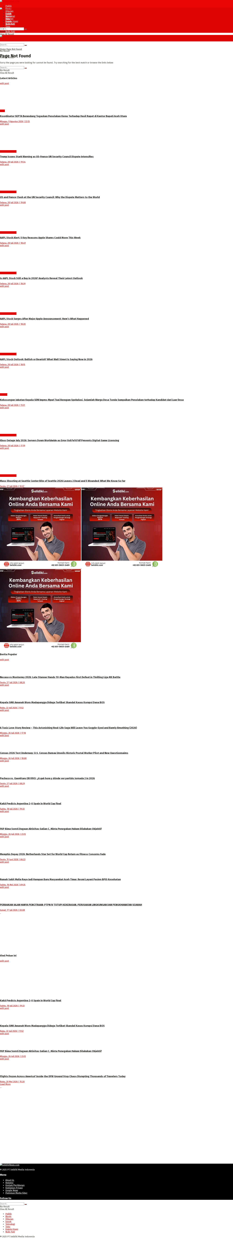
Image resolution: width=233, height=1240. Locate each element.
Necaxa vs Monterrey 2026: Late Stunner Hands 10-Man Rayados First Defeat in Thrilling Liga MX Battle (60, 677)
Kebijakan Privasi (14, 1188)
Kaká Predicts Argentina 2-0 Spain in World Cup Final (30, 803)
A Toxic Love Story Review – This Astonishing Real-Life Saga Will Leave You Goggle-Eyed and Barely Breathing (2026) (68, 727)
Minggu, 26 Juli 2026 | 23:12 (13, 834)
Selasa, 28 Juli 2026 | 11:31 (12, 405)
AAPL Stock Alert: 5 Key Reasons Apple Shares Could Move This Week (40, 237)
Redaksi (9, 1182)
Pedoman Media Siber (16, 1193)
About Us (9, 1180)
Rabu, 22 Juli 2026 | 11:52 (12, 707)
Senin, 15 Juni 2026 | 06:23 (12, 859)
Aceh (2, 111)
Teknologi (10, 24)
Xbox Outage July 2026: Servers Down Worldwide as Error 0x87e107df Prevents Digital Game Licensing (59, 440)
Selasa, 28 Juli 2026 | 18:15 (12, 364)
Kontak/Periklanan (15, 1185)
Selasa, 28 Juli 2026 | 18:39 (12, 283)
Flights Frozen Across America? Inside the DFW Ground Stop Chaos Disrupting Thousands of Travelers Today (63, 1076)
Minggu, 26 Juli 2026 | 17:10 (13, 733)
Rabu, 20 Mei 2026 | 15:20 (12, 1081)
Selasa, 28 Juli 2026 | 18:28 (12, 324)
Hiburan (9, 11)
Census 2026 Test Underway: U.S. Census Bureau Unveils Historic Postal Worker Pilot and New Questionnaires (64, 753)
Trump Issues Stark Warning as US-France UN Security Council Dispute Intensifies (47, 156)
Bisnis (8, 16)
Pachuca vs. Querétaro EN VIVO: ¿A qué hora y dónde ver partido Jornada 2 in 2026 (47, 778)
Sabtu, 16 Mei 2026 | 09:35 (12, 884)
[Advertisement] (81, 933)
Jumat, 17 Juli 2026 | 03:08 (12, 910)
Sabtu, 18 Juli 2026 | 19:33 (12, 809)
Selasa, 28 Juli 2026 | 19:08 (13, 202)
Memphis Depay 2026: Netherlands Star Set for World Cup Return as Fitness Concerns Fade (53, 854)
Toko (7, 26)
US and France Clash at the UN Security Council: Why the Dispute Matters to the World (50, 197)
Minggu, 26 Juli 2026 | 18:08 (13, 758)
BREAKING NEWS (8, 151)
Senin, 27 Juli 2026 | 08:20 (12, 682)
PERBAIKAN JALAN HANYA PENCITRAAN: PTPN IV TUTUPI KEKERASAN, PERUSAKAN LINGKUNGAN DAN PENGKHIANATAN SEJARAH (71, 904)
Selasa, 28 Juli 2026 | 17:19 (12, 445)
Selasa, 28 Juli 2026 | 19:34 (12, 162)
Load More (5, 1084)
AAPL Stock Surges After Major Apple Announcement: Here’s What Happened (44, 318)
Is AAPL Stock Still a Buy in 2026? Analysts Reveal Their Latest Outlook (41, 278)
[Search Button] (26, 29)
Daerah (3, 394)
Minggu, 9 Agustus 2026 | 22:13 (15, 121)
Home (3, 49)
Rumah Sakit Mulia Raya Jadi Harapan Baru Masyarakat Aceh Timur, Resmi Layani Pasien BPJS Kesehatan (60, 879)
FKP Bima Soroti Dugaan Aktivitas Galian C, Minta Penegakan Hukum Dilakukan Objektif (51, 828)
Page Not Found (14, 49)
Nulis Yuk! (10, 31)
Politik (8, 6)
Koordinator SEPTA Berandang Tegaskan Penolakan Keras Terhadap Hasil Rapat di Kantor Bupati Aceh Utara (63, 116)
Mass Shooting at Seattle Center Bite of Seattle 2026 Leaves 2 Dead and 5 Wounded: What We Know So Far (62, 480)
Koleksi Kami (11, 21)
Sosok (8, 21)
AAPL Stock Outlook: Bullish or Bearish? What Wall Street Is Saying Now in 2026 (46, 359)
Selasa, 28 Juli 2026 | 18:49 (13, 243)
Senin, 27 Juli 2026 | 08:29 (12, 783)
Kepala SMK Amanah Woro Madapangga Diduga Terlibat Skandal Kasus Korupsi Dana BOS (52, 702)
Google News (11, 1190)
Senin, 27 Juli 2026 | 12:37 (12, 486)
